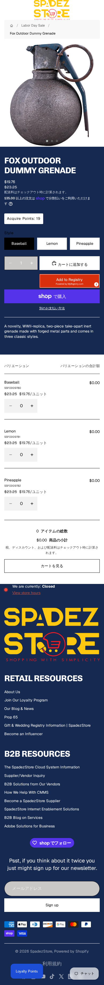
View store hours (26, 593)
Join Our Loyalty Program (26, 700)
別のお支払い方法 (52, 308)
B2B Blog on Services (23, 817)
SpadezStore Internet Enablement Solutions (41, 809)
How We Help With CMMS (26, 792)
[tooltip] (96, 284)
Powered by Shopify (71, 951)
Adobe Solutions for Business (29, 826)
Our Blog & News (19, 708)
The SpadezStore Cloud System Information (42, 767)
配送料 (52, 547)
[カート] (97, 10)
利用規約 (52, 964)
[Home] (11, 25)
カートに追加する (72, 264)
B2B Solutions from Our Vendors (32, 784)
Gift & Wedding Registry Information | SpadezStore (47, 725)
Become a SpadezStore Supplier (32, 800)
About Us (12, 691)
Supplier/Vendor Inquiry (24, 775)
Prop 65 (11, 717)
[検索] (17, 10)
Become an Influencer (23, 733)
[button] (69, 281)
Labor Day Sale (33, 25)
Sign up (52, 905)
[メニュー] (6, 10)
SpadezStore (41, 951)
